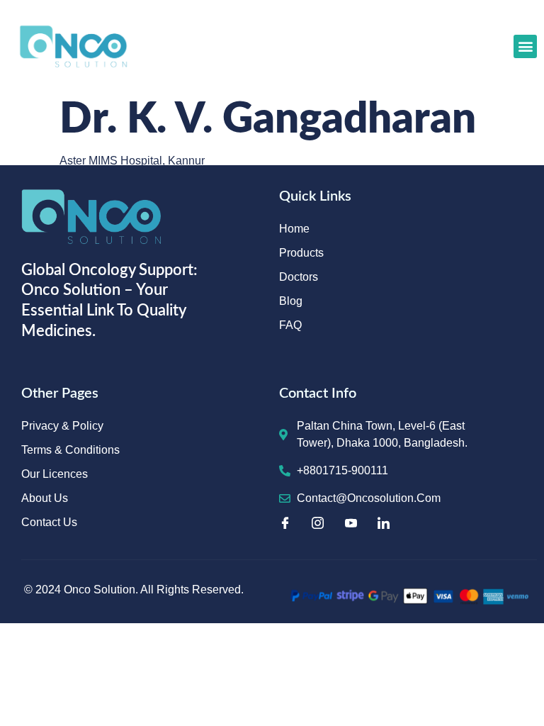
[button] (525, 46)
